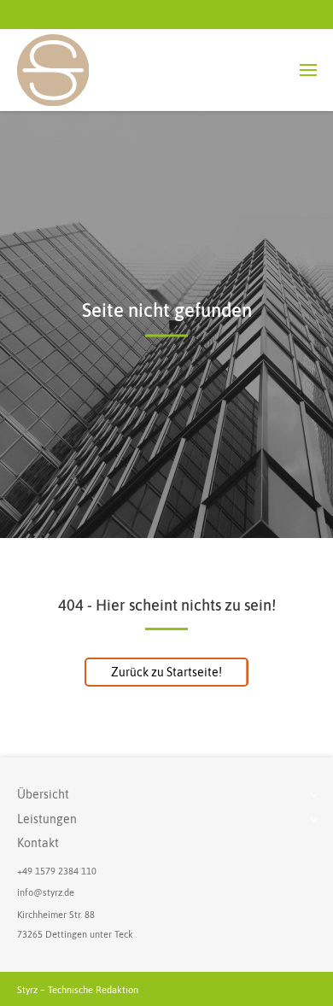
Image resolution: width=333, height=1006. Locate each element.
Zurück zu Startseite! (166, 672)
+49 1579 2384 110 (56, 870)
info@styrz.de (45, 892)
